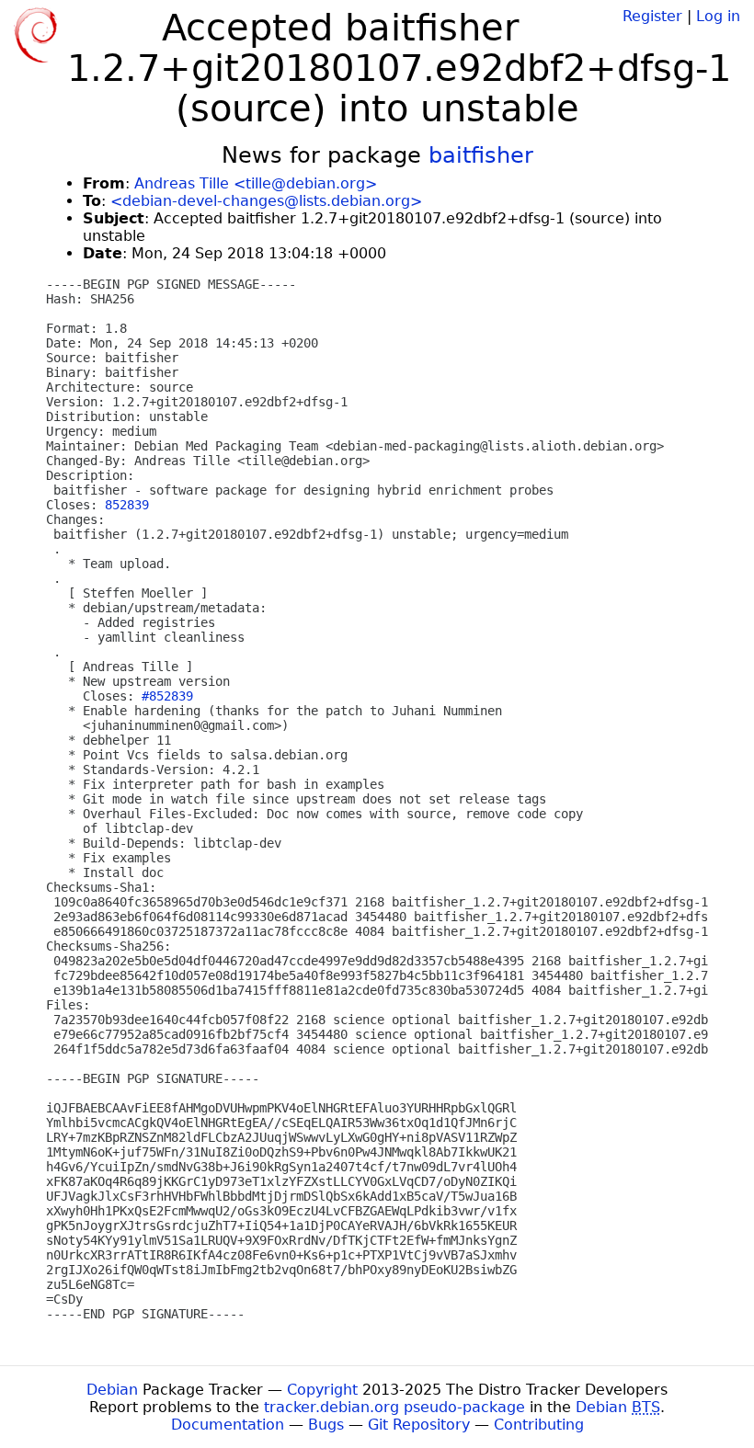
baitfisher (480, 155)
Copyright (322, 1389)
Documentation (227, 1424)
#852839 (167, 696)
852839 (127, 504)
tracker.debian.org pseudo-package (394, 1407)
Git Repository (419, 1424)
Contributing (539, 1424)
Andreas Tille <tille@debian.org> (255, 183)
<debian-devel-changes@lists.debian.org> (266, 201)
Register (652, 16)
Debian (112, 1389)
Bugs (326, 1424)
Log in (718, 16)
